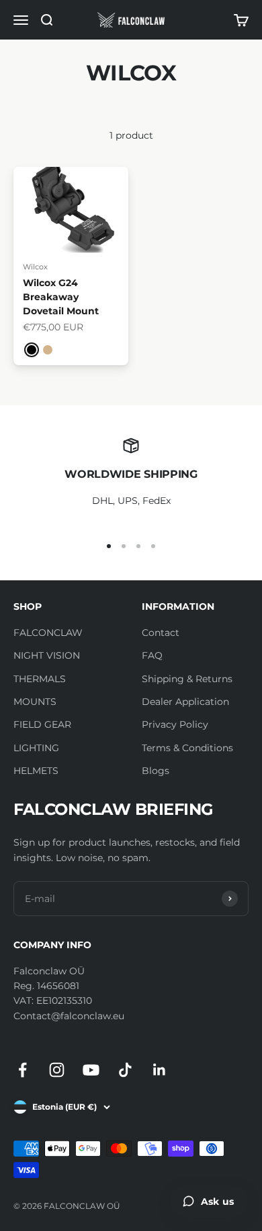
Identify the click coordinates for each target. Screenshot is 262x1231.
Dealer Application (185, 702)
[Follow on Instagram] (57, 1070)
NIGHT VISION (46, 655)
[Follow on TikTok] (125, 1070)
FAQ (152, 655)
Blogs (155, 771)
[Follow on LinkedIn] (159, 1070)
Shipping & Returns (187, 679)
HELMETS (35, 771)
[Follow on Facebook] (22, 1070)
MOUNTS (34, 702)
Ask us (217, 1201)
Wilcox (35, 266)
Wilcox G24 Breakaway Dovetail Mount (61, 297)
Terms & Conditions (187, 748)
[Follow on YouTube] (91, 1070)
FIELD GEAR (42, 724)
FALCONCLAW (48, 633)
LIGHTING (36, 748)
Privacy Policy (175, 724)
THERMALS (39, 679)
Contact (160, 633)
